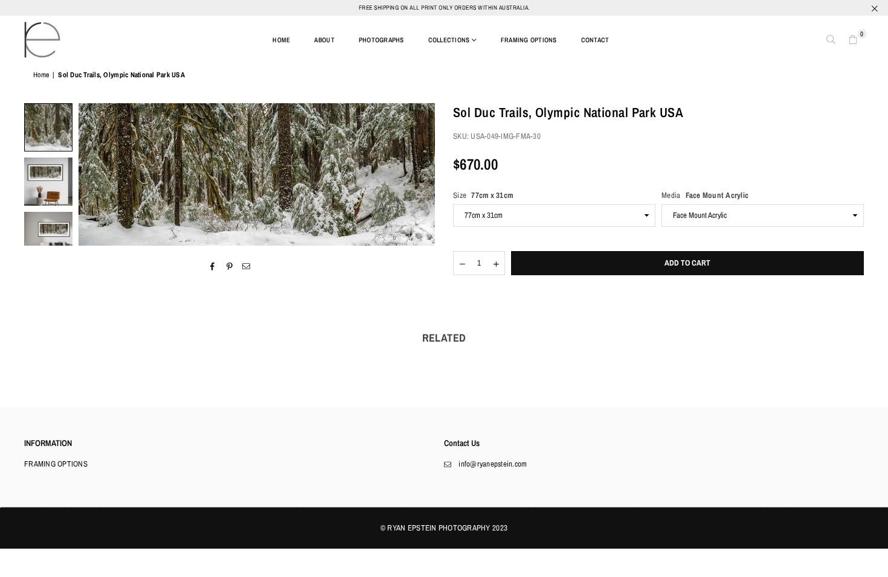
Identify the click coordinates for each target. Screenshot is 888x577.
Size (483, 195)
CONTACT (595, 40)
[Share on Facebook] (212, 266)
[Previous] (95, 174)
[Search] (831, 40)
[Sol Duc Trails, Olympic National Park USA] (48, 127)
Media (704, 195)
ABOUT (324, 40)
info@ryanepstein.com (492, 464)
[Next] (418, 174)
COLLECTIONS (449, 40)
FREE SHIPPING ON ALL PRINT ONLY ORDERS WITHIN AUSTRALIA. (444, 7)
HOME (281, 40)
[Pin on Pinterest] (229, 266)
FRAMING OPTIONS (529, 40)
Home (41, 75)
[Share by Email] (246, 266)
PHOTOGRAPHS (381, 40)
